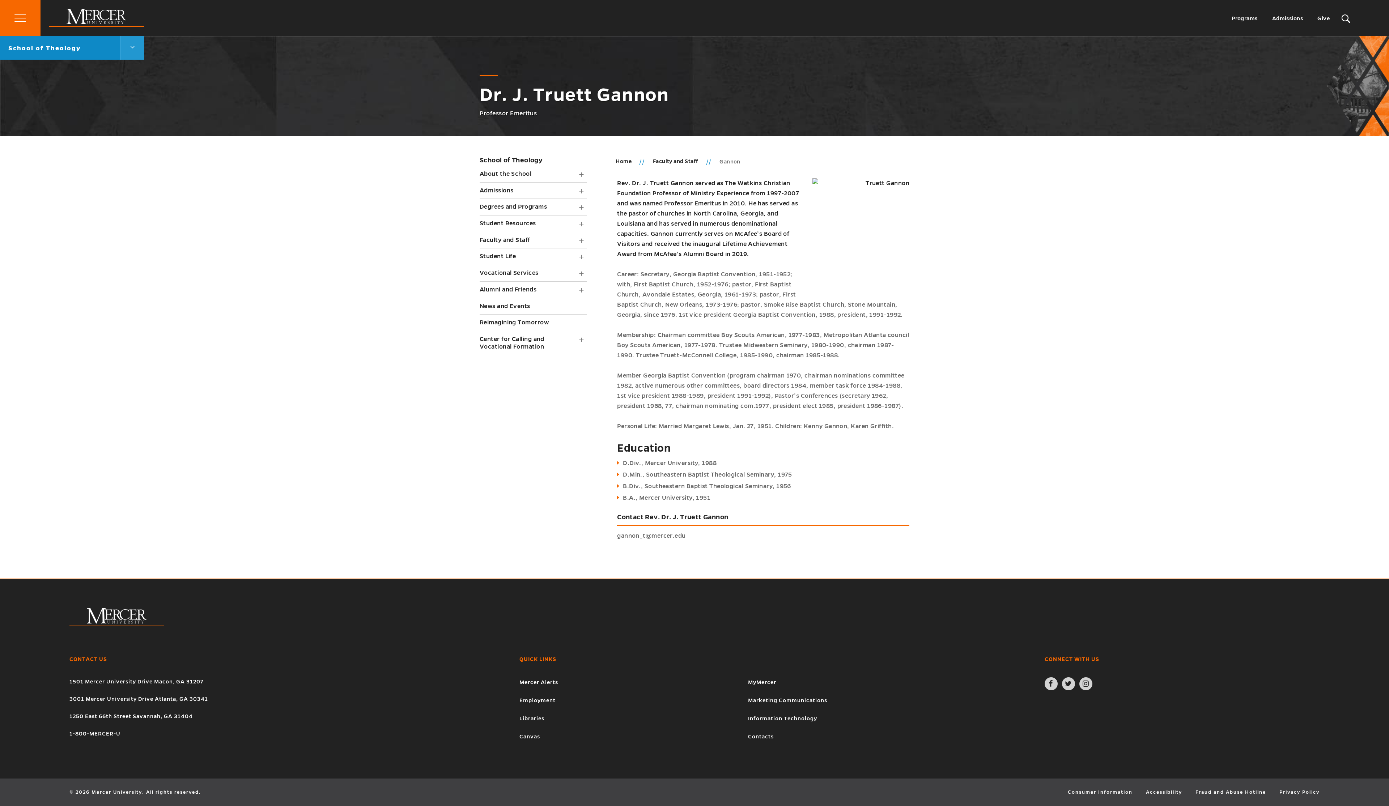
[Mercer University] (96, 25)
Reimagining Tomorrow (514, 322)
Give (1323, 18)
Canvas (529, 736)
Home (624, 161)
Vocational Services (509, 273)
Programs (1245, 18)
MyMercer (762, 682)
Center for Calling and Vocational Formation (512, 343)
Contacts (761, 736)
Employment (537, 700)
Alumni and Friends (508, 289)
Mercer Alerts (538, 682)
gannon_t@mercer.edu (651, 536)
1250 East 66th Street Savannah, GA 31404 (131, 716)
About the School (505, 174)
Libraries (531, 718)
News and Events (505, 306)
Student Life (498, 256)
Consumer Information (1100, 792)
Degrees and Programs (513, 207)
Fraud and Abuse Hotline (1230, 792)
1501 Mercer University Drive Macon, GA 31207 (136, 682)
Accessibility (1164, 792)
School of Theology (511, 160)
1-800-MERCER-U (94, 734)
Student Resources (508, 223)
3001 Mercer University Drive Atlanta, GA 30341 (138, 699)
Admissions (1287, 18)
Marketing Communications (787, 700)
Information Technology (782, 718)
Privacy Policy (1299, 792)
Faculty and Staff (505, 240)
